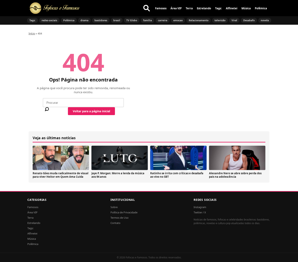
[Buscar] (146, 8)
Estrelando (204, 8)
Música (246, 8)
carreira (162, 20)
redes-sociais (49, 20)
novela (265, 20)
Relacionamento (198, 20)
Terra (189, 8)
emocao (178, 20)
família (147, 20)
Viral (234, 20)
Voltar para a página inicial (91, 111)
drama (84, 20)
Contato (115, 223)
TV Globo (131, 20)
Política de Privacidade (123, 212)
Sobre (114, 207)
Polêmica (261, 8)
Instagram (200, 207)
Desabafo (249, 20)
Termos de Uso (119, 217)
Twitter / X (200, 212)
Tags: (218, 8)
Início (32, 33)
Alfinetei (231, 8)
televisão (219, 20)
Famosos (160, 8)
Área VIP (176, 8)
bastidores (100, 20)
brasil (116, 20)
